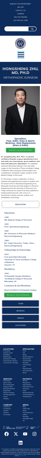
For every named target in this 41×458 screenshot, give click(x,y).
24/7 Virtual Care (20, 20)
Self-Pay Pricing (20, 17)
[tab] (20, 204)
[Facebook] (6, 434)
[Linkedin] (20, 442)
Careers (20, 14)
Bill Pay (20, 7)
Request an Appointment (20, 4)
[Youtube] (25, 434)
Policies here (22, 455)
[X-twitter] (15, 434)
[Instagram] (34, 434)
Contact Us (20, 10)
